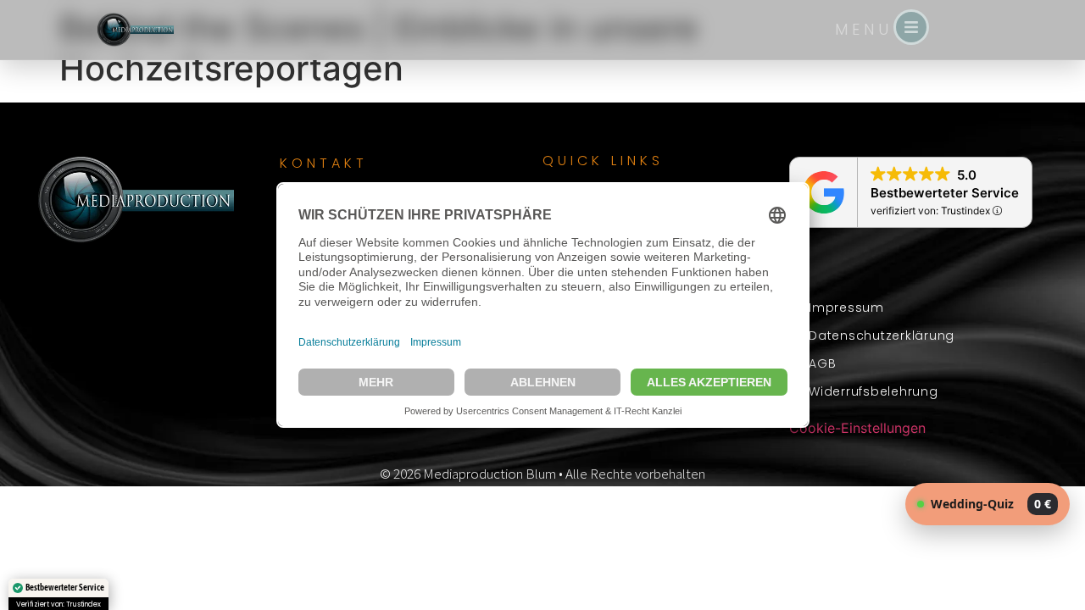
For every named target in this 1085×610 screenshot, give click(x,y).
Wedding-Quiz (991, 504)
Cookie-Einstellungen (857, 427)
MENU (864, 29)
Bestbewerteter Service (945, 193)
